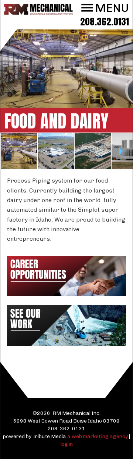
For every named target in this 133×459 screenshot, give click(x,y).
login (67, 444)
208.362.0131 (104, 21)
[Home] (38, 12)
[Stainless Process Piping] (19, 166)
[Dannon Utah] (56, 166)
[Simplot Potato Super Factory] (93, 166)
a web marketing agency (97, 436)
